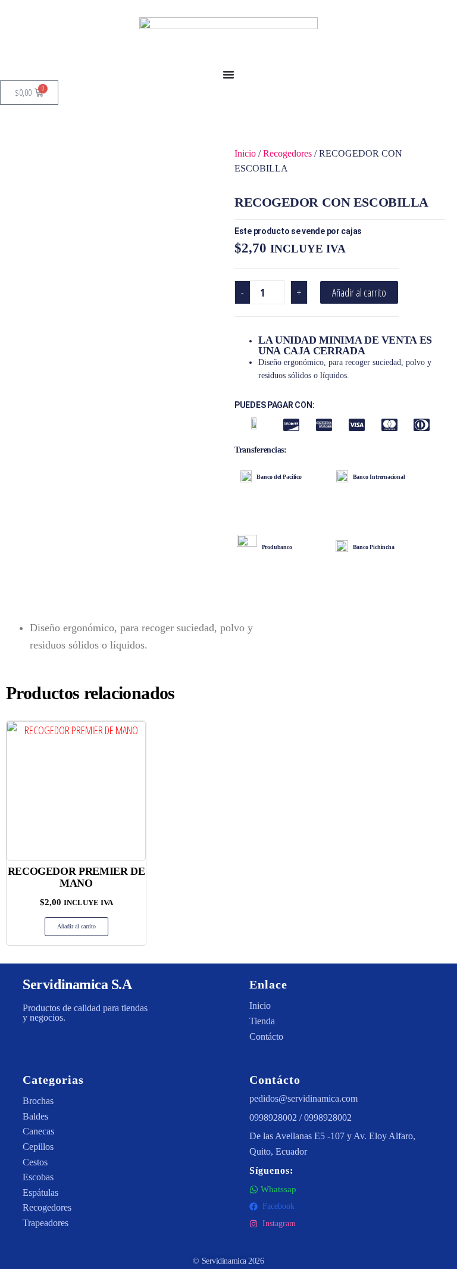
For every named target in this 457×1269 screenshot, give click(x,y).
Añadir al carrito (359, 292)
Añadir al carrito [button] (76, 926)
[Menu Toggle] (228, 74)
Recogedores (287, 153)
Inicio (245, 153)
